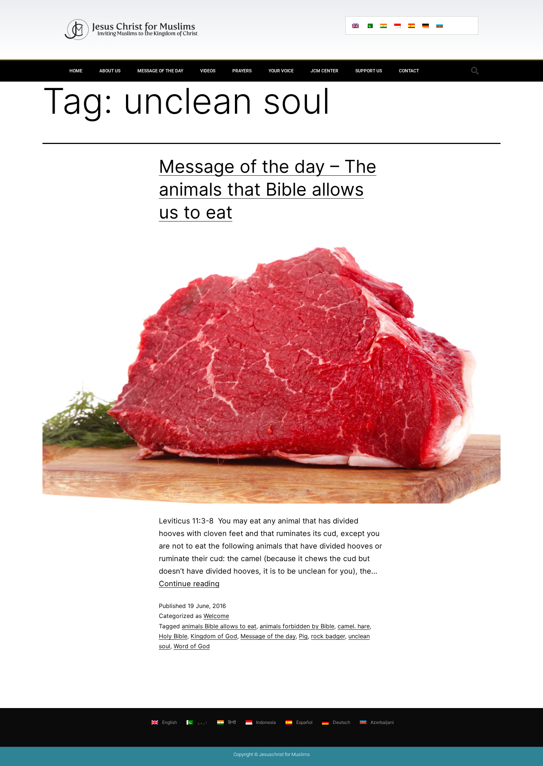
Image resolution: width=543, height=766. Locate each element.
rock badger (328, 636)
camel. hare (354, 626)
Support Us (368, 70)
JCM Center (324, 70)
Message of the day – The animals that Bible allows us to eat (267, 189)
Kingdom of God (214, 636)
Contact (409, 70)
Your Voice (281, 70)
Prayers (242, 70)
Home (75, 70)
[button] (475, 71)
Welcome (216, 615)
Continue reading (189, 583)
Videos (207, 70)
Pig (303, 636)
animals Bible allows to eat (219, 626)
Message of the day (160, 70)
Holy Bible (173, 636)
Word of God (192, 646)
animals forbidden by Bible (297, 626)
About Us (109, 70)
